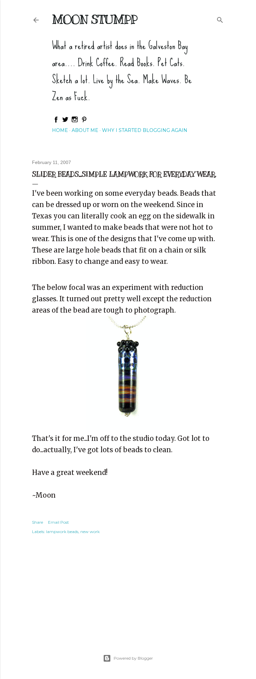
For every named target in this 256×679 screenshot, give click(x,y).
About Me (85, 130)
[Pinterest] (84, 121)
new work (90, 531)
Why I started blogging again (144, 130)
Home (60, 130)
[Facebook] (56, 121)
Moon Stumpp (94, 19)
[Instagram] (75, 121)
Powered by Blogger (133, 658)
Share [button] (37, 522)
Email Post (58, 522)
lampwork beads (62, 531)
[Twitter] (65, 121)
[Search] (220, 18)
